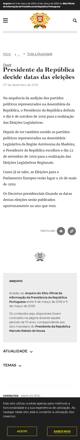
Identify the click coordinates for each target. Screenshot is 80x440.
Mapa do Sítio (30, 395)
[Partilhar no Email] (61, 230)
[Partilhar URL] (72, 230)
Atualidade (18, 55)
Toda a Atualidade (39, 54)
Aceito (22, 431)
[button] (75, 21)
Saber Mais (62, 431)
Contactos (10, 395)
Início (7, 54)
